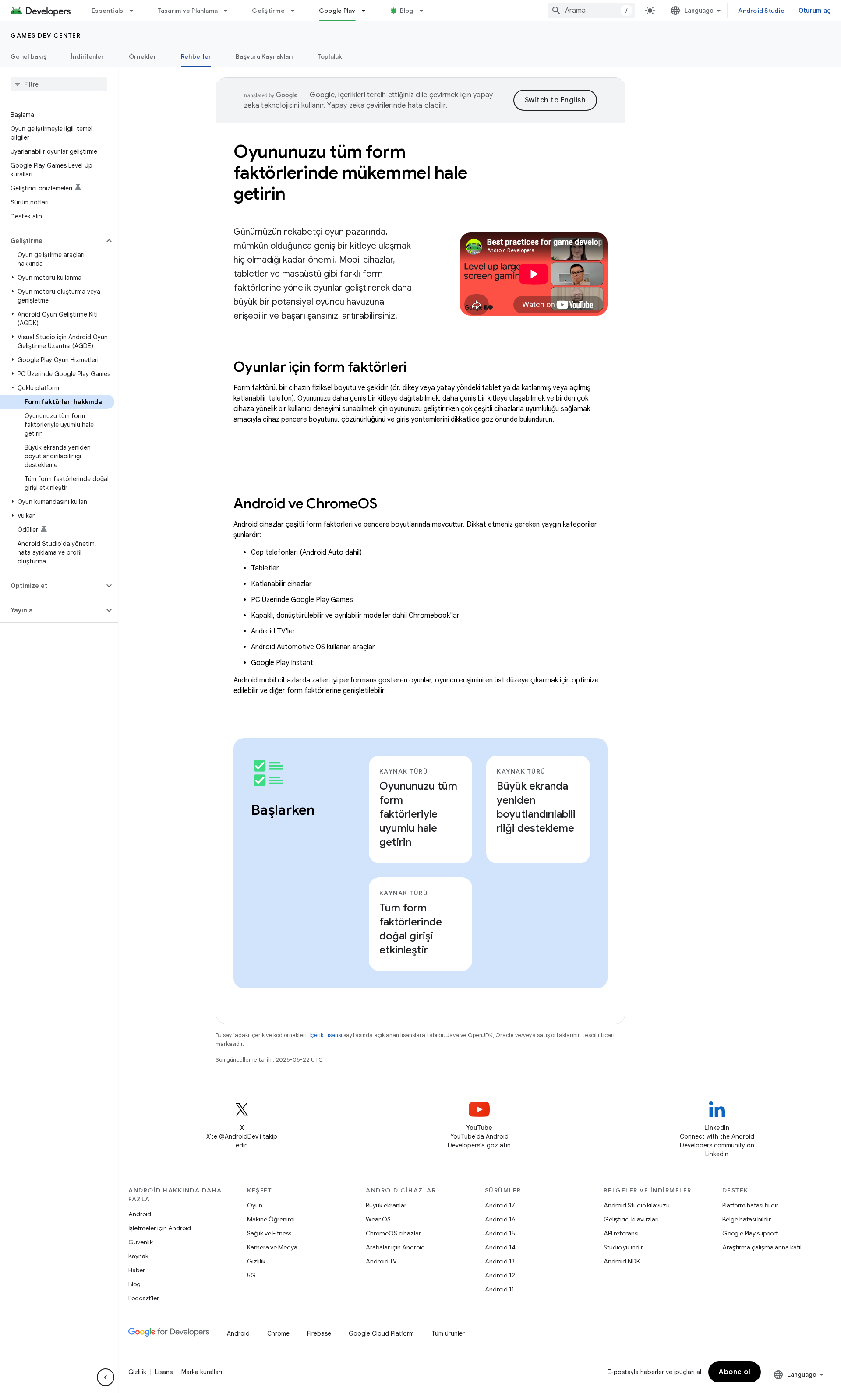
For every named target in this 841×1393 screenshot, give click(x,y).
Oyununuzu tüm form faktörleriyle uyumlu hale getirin (418, 814)
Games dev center (46, 35)
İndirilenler (87, 56)
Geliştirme (268, 10)
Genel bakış (28, 56)
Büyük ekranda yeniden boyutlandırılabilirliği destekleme (536, 807)
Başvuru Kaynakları (264, 56)
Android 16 (500, 1219)
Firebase (319, 1333)
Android (139, 1214)
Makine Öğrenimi (271, 1219)
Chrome (278, 1333)
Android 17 (500, 1205)
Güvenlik (140, 1242)
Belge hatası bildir (746, 1219)
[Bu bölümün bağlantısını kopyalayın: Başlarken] (260, 828)
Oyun (254, 1205)
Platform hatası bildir (750, 1205)
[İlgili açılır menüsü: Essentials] (135, 10)
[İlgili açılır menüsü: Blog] (425, 10)
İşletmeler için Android (159, 1228)
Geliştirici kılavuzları (631, 1219)
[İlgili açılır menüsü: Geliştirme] (296, 10)
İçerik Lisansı (325, 1035)
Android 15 (500, 1233)
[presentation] (420, 367)
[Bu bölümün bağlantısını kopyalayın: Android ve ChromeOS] (388, 505)
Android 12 (500, 1275)
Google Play (337, 10)
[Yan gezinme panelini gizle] (105, 1377)
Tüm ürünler (448, 1333)
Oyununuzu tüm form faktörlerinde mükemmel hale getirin (350, 172)
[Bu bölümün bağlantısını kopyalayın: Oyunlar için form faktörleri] (418, 368)
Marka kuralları (201, 1371)
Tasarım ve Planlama (188, 10)
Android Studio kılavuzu (637, 1205)
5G (251, 1275)
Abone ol (734, 1372)
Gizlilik (256, 1261)
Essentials (108, 10)
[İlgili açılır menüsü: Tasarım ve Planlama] (229, 10)
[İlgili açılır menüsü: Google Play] (367, 10)
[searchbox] (59, 84)
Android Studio (761, 10)
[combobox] (591, 10)
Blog (406, 10)
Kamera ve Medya (272, 1247)
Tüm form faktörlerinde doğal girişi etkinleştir (410, 929)
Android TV (381, 1261)
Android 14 (500, 1247)
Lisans (164, 1371)
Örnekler (142, 56)
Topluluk (330, 56)
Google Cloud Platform (381, 1333)
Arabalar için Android (395, 1247)
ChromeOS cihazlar (393, 1233)
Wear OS (378, 1219)
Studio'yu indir (623, 1247)
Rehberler (196, 56)
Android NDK (622, 1261)
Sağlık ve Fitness (269, 1233)
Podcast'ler (143, 1298)
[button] (52, 241)
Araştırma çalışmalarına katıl (762, 1247)
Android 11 (499, 1289)
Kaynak (138, 1256)
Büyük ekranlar (386, 1205)
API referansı (621, 1233)
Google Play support (750, 1233)
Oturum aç (814, 10)
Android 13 (500, 1261)
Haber (136, 1270)
